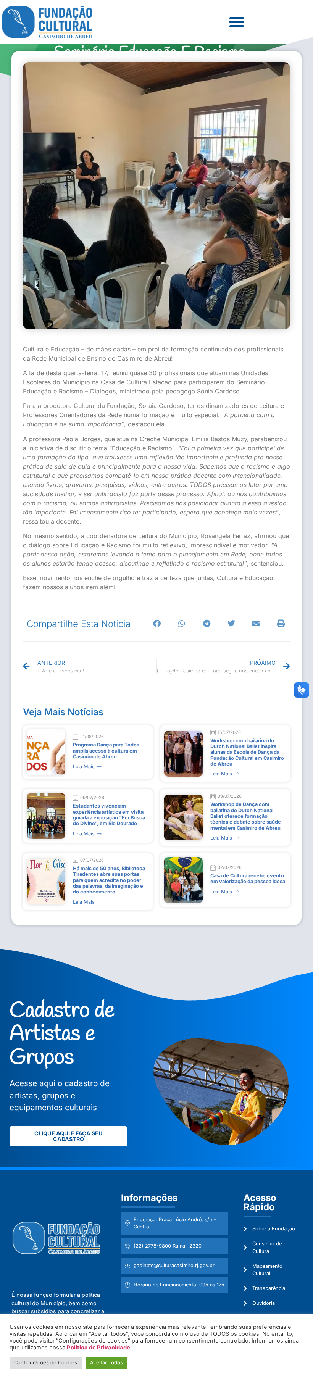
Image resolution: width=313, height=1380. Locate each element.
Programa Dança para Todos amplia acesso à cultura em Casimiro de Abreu (106, 750)
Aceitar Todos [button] (106, 1362)
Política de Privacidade (98, 1347)
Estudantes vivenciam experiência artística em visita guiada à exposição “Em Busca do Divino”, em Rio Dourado (109, 814)
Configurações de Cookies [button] (45, 1362)
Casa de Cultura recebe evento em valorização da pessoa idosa (247, 878)
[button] (236, 22)
